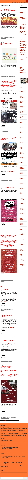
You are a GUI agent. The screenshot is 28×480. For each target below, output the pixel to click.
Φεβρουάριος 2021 (22, 168)
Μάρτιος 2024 (21, 122)
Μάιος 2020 (21, 177)
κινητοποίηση (3, 309)
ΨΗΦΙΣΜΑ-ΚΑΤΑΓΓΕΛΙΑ (9, 440)
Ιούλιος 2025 (21, 102)
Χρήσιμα (12, 2)
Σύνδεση (2, 470)
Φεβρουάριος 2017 (22, 219)
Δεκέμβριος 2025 (21, 96)
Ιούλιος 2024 (21, 117)
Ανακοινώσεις (21, 24)
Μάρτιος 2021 (21, 167)
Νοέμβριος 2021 (21, 157)
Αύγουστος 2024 (21, 116)
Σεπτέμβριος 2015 (22, 239)
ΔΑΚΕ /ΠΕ (21, 17)
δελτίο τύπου (5, 37)
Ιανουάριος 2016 (21, 234)
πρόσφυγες (22, 54)
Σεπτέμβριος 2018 (22, 199)
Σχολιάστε (11, 90)
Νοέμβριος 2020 (21, 172)
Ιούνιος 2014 (21, 254)
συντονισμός (23, 57)
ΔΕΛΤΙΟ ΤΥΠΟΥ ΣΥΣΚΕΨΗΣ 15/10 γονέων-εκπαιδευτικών (8, 10)
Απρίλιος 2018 (21, 203)
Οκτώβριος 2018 (21, 198)
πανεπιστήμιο (11, 309)
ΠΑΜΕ (24, 25)
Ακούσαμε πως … (21, 12)
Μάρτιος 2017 (21, 218)
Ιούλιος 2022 (21, 147)
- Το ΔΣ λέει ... (2, 285)
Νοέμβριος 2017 (21, 209)
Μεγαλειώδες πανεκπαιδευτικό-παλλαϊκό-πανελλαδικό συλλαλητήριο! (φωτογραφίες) (8, 342)
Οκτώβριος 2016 (21, 224)
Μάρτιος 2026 (21, 92)
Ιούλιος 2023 (21, 132)
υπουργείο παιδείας (4, 38)
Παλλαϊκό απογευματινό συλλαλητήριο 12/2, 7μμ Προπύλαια (6, 315)
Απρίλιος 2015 (21, 244)
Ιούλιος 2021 (21, 162)
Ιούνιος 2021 (21, 163)
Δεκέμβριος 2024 (21, 111)
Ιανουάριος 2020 (21, 182)
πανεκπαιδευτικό (12, 37)
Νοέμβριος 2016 (21, 223)
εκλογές (21, 43)
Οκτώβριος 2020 (21, 173)
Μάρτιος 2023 (21, 137)
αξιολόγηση (3, 417)
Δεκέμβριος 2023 (21, 126)
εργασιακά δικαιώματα (23, 44)
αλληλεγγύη (22, 27)
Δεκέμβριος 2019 (21, 183)
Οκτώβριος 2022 (21, 143)
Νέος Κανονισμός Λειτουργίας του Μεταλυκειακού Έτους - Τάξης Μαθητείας (11, 462)
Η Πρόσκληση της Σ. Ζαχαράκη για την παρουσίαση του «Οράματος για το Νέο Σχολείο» (13, 456)
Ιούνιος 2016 (21, 228)
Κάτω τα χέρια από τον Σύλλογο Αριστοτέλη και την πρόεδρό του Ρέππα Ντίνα (9, 427)
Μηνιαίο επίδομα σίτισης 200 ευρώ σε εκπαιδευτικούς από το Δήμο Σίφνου (11, 465)
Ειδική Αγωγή (21, 25)
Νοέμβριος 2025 (21, 97)
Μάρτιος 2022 (21, 152)
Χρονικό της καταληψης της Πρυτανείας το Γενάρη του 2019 (19, 2)
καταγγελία (23, 45)
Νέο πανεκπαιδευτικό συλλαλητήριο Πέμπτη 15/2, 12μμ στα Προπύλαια (9, 288)
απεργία (6, 417)
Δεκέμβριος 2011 (21, 265)
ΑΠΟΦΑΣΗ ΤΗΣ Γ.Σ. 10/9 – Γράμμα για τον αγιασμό (7, 44)
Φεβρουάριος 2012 (22, 264)
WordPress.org (2, 474)
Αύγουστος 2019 (21, 188)
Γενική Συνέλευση (3, 42)
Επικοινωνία (26, 2)
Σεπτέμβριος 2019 (22, 187)
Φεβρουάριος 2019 (22, 193)
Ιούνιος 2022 (21, 148)
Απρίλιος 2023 (21, 136)
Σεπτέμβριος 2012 (22, 260)
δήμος (8, 37)
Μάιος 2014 (21, 255)
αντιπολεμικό (21, 30)
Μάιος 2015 (21, 243)
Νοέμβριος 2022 (21, 142)
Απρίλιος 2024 (21, 121)
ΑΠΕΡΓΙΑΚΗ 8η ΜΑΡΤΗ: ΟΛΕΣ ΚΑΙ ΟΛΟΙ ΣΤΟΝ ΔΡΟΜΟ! (9, 186)
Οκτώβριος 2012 (21, 259)
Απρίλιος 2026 (21, 91)
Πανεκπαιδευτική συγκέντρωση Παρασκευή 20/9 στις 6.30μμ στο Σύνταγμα (8, 138)
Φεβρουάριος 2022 (22, 153)
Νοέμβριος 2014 (21, 250)
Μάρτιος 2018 (21, 204)
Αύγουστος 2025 (21, 101)
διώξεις (25, 42)
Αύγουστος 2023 (21, 131)
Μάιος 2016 (21, 229)
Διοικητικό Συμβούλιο (7, 90)
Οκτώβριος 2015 (21, 238)
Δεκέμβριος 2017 (21, 208)
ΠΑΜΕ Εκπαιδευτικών (22, 18)
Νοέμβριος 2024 (21, 112)
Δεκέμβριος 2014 (21, 249)
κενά (21, 46)
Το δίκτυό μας (21, 70)
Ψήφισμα (21, 26)
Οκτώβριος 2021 (21, 158)
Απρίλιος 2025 (21, 106)
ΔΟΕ (24, 24)
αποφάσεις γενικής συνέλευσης (5, 76)
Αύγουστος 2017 (21, 213)
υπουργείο (21, 59)
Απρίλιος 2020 (21, 178)
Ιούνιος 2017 (21, 214)
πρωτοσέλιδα (22, 83)
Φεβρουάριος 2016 (22, 233)
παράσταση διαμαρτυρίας (23, 52)
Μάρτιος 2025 (21, 107)
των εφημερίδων (25, 83)
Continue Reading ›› (3, 123)
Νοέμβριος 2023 (21, 127)
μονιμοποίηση (22, 49)
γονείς (2, 37)
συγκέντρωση (3, 281)
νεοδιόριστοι (22, 50)
